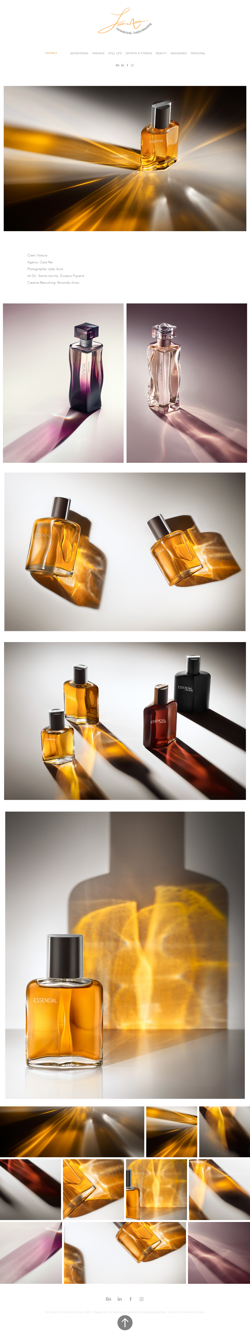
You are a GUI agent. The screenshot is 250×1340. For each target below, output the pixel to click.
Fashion (98, 53)
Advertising (79, 53)
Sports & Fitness (139, 53)
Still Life (115, 53)
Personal (198, 53)
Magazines (179, 53)
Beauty (161, 53)
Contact (51, 53)
